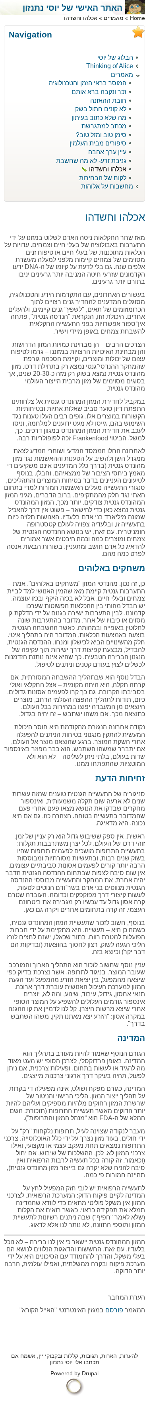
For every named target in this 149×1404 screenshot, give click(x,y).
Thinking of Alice (109, 66)
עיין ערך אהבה (107, 152)
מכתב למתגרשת (103, 126)
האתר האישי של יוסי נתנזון (72, 7)
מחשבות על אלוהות (107, 186)
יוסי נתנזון (61, 1362)
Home (137, 18)
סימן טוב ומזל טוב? (101, 135)
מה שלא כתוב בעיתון (99, 117)
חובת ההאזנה (108, 100)
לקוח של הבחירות (102, 178)
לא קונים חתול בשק (100, 109)
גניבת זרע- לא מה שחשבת (91, 160)
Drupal (90, 1374)
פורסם (113, 1310)
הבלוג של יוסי (115, 57)
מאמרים (114, 18)
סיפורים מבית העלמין (98, 143)
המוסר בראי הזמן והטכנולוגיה (87, 83)
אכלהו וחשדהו (107, 169)
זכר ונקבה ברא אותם (99, 91)
